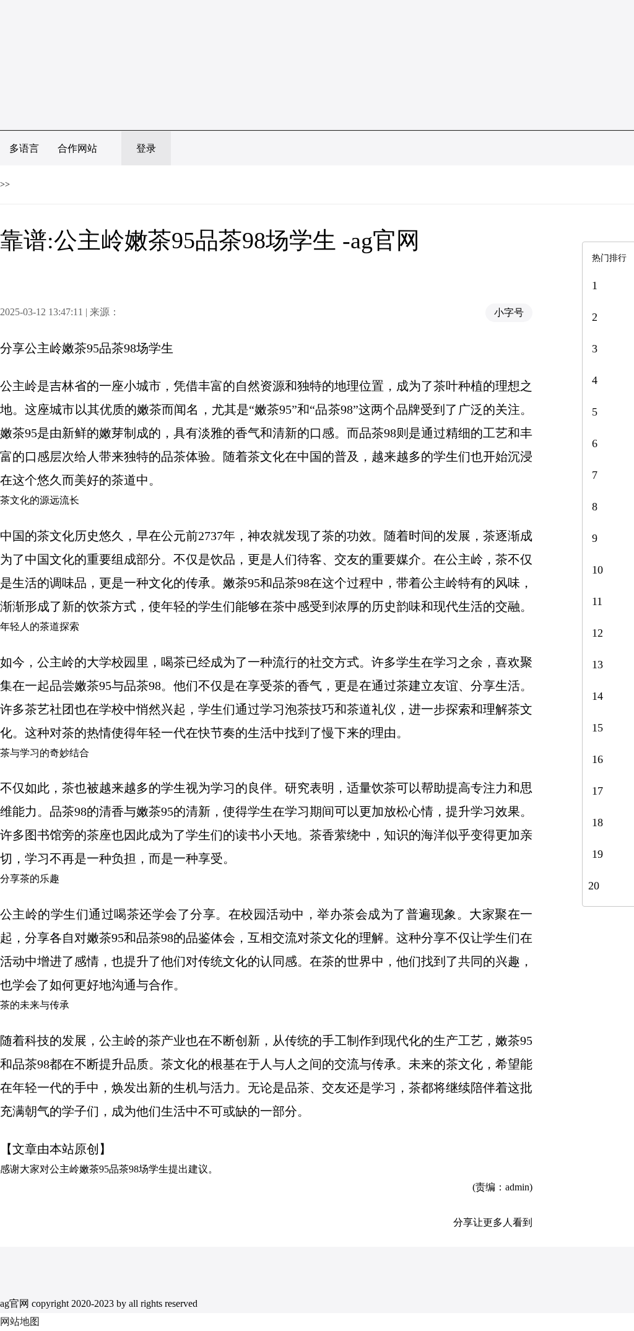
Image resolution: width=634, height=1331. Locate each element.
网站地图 (20, 1321)
